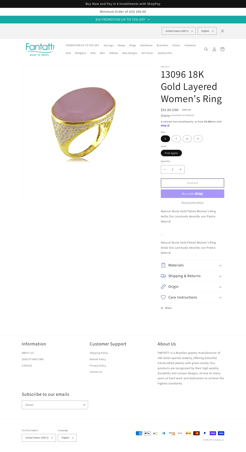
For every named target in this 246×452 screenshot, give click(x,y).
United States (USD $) (37, 437)
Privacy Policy (98, 365)
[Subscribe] (84, 405)
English (205, 30)
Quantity (165, 161)
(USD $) (177, 30)
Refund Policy (98, 359)
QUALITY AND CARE (33, 359)
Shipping (165, 115)
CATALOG (27, 365)
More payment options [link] (192, 202)
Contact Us (96, 371)
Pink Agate (171, 153)
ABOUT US (28, 352)
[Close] (222, 31)
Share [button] (168, 307)
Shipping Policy (99, 352)
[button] (206, 49)
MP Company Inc (217, 440)
